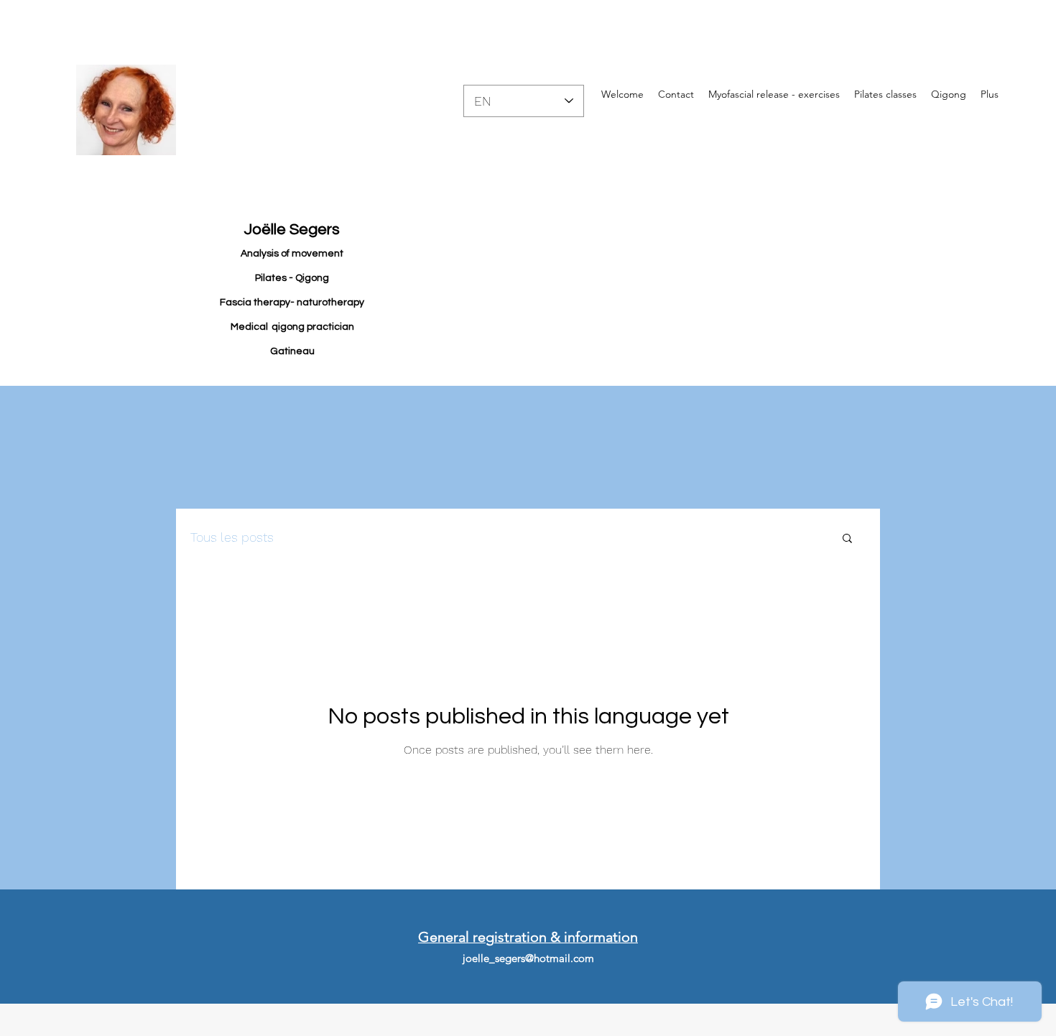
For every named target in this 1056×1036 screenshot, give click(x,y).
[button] (847, 539)
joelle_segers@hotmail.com (528, 958)
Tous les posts (232, 537)
